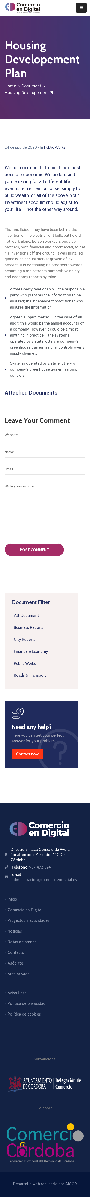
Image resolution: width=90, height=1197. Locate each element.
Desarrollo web (27, 1183)
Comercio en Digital (25, 909)
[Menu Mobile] (81, 8)
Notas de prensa (22, 941)
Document (31, 85)
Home (10, 85)
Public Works (25, 663)
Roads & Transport (30, 675)
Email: (44, 877)
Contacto (16, 952)
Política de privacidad (26, 1003)
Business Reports (28, 627)
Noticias (15, 931)
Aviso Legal (17, 992)
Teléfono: (31, 867)
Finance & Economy (31, 651)
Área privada (19, 973)
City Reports (24, 639)
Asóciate (15, 963)
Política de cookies (24, 1014)
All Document (26, 615)
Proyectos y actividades (29, 920)
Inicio (12, 899)
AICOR (71, 1183)
